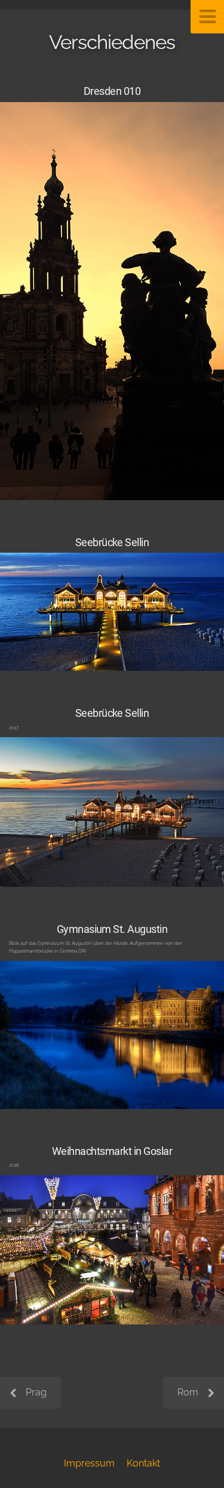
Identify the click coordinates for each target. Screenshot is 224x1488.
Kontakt (143, 1463)
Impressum (89, 1463)
